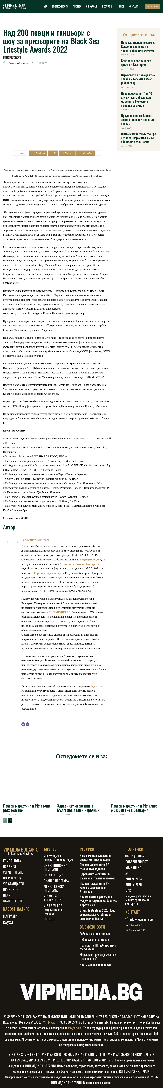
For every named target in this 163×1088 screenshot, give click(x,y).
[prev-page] (5, 820)
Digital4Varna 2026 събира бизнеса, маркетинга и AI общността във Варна (138, 137)
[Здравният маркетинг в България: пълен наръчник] (81, 782)
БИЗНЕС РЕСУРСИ (12, 57)
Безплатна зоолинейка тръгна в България (136, 62)
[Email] (23, 724)
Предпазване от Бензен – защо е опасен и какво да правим (138, 119)
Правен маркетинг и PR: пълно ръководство (27, 808)
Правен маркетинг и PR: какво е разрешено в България (134, 808)
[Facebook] (127, 937)
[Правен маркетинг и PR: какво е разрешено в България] (135, 782)
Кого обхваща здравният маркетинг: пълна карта (95, 857)
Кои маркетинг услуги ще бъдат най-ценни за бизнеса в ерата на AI (98, 900)
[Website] (27, 724)
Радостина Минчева (18, 63)
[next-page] (10, 820)
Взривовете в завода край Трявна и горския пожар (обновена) (138, 78)
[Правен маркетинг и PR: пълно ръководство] (27, 782)
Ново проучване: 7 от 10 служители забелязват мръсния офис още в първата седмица (136, 99)
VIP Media (48, 1022)
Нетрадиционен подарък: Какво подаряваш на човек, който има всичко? (138, 46)
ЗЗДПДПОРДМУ (90, 559)
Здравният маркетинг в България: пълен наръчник (78, 808)
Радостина (97, 686)
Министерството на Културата (79, 564)
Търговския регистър (47, 573)
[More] (98, 153)
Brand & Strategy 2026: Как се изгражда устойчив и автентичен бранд (97, 914)
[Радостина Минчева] (5, 63)
